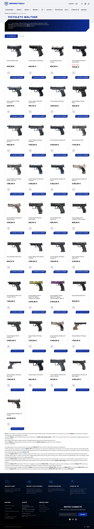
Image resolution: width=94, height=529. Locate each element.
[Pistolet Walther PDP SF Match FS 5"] (79, 247)
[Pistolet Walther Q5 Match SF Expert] (58, 169)
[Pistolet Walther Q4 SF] (79, 130)
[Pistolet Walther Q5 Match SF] (58, 130)
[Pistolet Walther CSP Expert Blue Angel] (14, 365)
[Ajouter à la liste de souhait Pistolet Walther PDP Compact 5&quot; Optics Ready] (73, 228)
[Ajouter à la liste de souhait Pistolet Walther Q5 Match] (52, 111)
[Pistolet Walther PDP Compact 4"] (58, 208)
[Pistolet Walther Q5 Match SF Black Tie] (79, 169)
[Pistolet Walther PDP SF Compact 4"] (14, 326)
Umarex (79, 437)
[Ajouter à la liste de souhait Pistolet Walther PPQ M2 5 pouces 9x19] (30, 111)
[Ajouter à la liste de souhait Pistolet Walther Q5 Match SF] (52, 150)
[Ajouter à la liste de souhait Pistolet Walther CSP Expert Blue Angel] (8, 385)
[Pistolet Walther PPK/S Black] (36, 51)
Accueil (6, 13)
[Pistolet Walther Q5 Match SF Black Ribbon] (79, 365)
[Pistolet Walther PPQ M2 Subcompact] (36, 208)
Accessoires (9, 9)
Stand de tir (75, 9)
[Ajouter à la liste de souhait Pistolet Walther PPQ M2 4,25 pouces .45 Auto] (52, 385)
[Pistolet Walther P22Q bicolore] (58, 51)
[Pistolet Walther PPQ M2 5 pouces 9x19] (36, 91)
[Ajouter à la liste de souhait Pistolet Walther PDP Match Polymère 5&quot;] (52, 267)
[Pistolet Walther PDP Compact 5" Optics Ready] (79, 208)
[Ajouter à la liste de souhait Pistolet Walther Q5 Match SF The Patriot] (52, 346)
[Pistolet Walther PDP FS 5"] (79, 286)
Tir (42, 9)
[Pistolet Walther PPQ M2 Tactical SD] (14, 91)
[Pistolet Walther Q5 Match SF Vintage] (14, 404)
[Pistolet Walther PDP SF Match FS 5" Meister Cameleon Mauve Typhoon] (58, 286)
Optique (49, 9)
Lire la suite (10, 27)
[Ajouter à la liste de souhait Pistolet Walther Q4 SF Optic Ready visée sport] (8, 189)
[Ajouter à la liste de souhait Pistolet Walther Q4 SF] (73, 150)
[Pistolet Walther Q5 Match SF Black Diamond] (14, 208)
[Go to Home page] (14, 4)
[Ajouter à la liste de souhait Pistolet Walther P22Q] (8, 73)
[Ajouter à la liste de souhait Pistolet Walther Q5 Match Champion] (30, 150)
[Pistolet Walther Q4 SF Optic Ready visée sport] (14, 169)
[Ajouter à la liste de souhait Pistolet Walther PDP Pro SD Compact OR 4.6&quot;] (8, 307)
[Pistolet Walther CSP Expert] (79, 326)
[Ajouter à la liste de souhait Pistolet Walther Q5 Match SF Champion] (30, 189)
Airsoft (26, 9)
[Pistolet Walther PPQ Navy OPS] (36, 326)
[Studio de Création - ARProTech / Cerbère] (88, 526)
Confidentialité (8, 508)
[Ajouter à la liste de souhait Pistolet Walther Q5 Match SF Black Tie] (73, 189)
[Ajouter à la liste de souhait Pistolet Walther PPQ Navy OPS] (30, 346)
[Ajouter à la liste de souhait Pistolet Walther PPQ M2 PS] (30, 385)
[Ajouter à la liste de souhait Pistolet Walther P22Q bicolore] (52, 73)
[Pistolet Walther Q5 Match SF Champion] (36, 169)
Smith (54, 442)
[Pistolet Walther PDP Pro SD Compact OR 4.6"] (14, 286)
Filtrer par (12, 36)
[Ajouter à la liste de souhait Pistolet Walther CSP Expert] (73, 346)
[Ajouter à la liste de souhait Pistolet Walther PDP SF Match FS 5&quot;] (73, 267)
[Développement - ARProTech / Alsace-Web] (84, 526)
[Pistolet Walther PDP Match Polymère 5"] (58, 247)
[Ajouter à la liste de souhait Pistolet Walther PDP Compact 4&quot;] (52, 228)
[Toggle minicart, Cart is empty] (88, 3)
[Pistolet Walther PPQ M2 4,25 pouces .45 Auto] (58, 365)
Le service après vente (44, 509)
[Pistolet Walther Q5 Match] (58, 91)
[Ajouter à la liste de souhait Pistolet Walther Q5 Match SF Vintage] (8, 424)
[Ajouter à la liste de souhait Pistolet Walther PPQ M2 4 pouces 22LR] (73, 73)
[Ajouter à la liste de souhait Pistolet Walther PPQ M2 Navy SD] (8, 150)
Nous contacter (42, 511)
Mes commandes (43, 507)
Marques (84, 9)
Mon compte (42, 505)
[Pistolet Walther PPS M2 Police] (79, 91)
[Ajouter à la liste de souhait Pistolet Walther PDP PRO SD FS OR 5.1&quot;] (30, 267)
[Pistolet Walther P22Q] (14, 51)
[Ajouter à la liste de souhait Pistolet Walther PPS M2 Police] (73, 111)
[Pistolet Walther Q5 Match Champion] (36, 130)
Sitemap (6, 514)
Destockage (59, 9)
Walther (10, 23)
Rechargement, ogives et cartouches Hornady (10, 517)
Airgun (19, 9)
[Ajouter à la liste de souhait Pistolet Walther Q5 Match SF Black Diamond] (8, 228)
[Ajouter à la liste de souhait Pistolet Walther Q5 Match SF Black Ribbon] (73, 385)
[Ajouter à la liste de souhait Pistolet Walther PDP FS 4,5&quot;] (8, 267)
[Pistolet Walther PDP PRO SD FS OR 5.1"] (36, 247)
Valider (82, 514)
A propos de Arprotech (10, 505)
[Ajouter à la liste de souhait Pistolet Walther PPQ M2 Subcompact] (30, 228)
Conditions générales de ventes (12, 511)
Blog (66, 9)
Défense (35, 9)
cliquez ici (28, 513)
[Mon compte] (85, 3)
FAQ (76, 3)
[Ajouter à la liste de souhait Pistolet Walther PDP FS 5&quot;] (73, 307)
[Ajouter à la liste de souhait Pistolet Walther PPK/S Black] (30, 73)
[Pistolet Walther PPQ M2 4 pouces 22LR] (79, 51)
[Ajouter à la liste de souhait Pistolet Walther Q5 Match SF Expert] (52, 189)
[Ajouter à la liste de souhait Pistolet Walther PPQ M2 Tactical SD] (8, 111)
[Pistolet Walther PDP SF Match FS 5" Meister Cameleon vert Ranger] (36, 286)
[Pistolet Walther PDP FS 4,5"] (14, 247)
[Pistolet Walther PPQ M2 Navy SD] (14, 130)
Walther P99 (26, 452)
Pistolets (14, 13)
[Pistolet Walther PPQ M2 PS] (36, 365)
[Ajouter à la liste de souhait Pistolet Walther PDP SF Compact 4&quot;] (8, 346)
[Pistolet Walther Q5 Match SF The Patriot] (58, 326)
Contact (71, 3)
